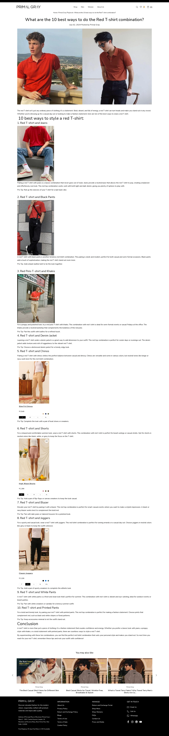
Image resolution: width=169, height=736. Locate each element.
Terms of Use (62, 719)
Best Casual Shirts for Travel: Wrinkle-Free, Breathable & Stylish (84, 691)
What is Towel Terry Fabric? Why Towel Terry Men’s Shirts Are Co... (130, 691)
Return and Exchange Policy (67, 712)
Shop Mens (96, 709)
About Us (100, 7)
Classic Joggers (26, 573)
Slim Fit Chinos (26, 406)
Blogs (59, 715)
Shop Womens (97, 712)
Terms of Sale (62, 722)
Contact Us (96, 719)
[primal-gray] (141, 7)
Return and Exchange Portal (102, 705)
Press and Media (98, 722)
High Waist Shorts (27, 484)
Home (55, 13)
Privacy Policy (62, 709)
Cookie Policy (62, 725)
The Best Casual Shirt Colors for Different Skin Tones (39, 691)
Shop (75, 7)
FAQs (94, 715)
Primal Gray (29, 7)
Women (90, 7)
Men (82, 7)
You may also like (84, 652)
